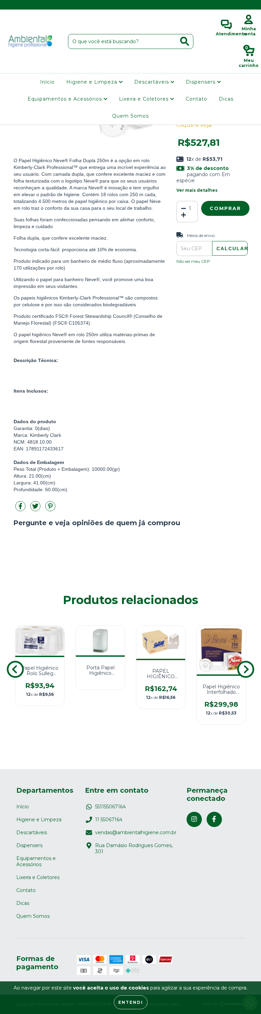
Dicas (226, 99)
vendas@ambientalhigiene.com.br (135, 832)
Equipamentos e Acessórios (66, 99)
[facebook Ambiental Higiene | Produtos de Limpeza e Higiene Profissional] (18, 5)
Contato (196, 99)
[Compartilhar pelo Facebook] (21, 509)
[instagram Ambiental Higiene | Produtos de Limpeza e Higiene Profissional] (10, 5)
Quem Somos (130, 116)
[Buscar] (184, 41)
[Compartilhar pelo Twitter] (36, 509)
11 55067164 (108, 820)
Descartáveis (152, 82)
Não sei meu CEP (193, 261)
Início (47, 82)
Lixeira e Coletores (144, 99)
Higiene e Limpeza (92, 82)
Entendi (130, 1002)
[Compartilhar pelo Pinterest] (50, 509)
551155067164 (110, 807)
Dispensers (201, 82)
